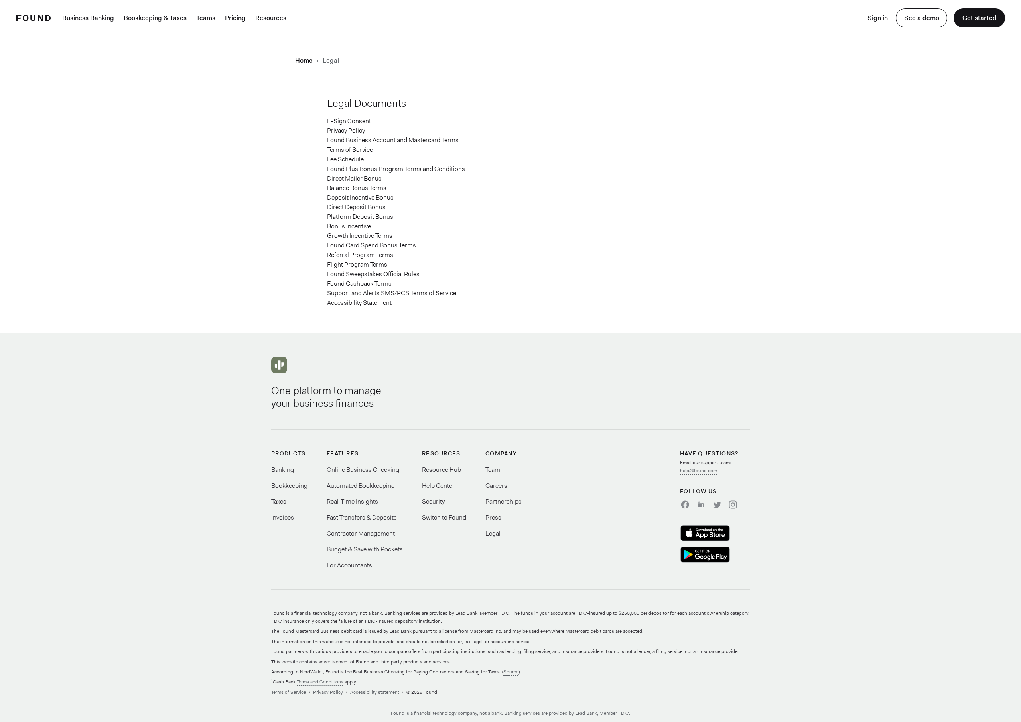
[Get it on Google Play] (715, 555)
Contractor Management (361, 533)
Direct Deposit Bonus (356, 207)
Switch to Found (444, 517)
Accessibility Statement (359, 302)
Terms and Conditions (320, 682)
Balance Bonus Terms (356, 188)
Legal (493, 533)
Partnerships (503, 501)
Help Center (438, 485)
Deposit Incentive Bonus (360, 197)
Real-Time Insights (352, 501)
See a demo (921, 18)
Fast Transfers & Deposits (362, 517)
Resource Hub (441, 469)
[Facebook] (685, 504)
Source (510, 672)
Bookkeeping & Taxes (155, 18)
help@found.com (698, 470)
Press (493, 517)
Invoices (282, 517)
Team (492, 469)
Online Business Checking (363, 469)
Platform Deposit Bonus (360, 216)
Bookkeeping (289, 485)
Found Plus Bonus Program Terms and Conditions (396, 169)
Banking (282, 469)
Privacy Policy (346, 130)
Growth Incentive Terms (359, 236)
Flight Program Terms (357, 264)
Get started (979, 18)
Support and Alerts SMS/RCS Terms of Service (391, 293)
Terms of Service (350, 149)
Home (304, 60)
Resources (270, 18)
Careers (496, 485)
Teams (205, 18)
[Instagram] (733, 504)
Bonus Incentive (349, 226)
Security (433, 501)
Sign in (877, 18)
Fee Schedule (345, 159)
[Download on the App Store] (715, 533)
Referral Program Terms (360, 255)
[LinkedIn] (701, 504)
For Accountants (349, 565)
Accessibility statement (374, 692)
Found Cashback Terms (359, 283)
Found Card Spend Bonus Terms (371, 245)
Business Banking (88, 18)
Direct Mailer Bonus (354, 178)
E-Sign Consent (349, 121)
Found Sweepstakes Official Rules (373, 274)
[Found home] (33, 18)
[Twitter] (717, 504)
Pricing (235, 18)
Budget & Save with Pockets (365, 549)
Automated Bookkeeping (361, 485)
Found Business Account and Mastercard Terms (393, 140)
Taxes (278, 501)
